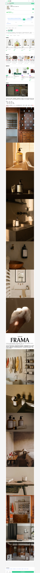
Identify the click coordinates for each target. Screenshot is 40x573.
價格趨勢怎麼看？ (9, 23)
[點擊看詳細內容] (9, 42)
